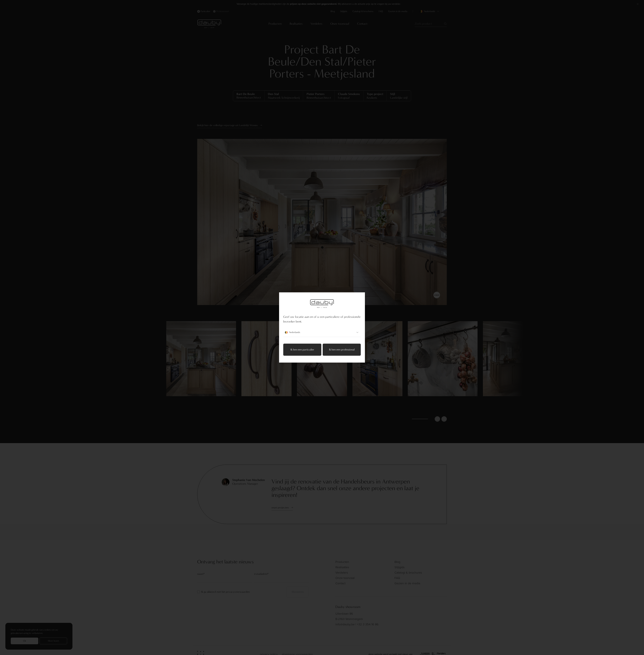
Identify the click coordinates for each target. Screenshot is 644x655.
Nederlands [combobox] (294, 332)
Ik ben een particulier (302, 349)
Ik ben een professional (342, 349)
